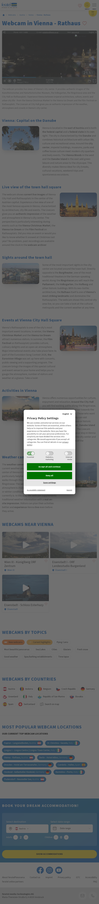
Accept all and (49, 466)
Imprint (69, 490)
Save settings (49, 482)
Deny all (49, 475)
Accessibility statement (36, 490)
